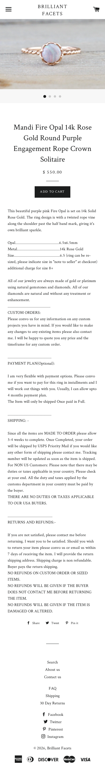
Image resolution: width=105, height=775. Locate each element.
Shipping (53, 696)
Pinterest (55, 729)
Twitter (55, 722)
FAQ (52, 688)
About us (52, 669)
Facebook (55, 714)
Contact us (52, 677)
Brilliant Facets (53, 10)
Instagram (55, 736)
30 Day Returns (52, 703)
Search (52, 662)
